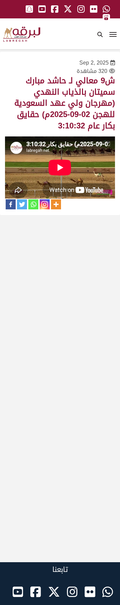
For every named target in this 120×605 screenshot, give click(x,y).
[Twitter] (22, 204)
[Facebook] (11, 204)
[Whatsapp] (33, 204)
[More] (56, 204)
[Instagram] (45, 204)
